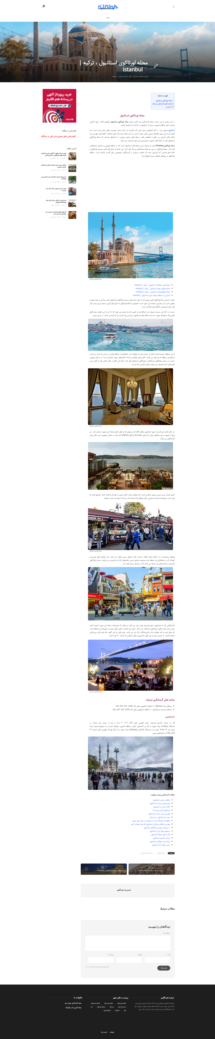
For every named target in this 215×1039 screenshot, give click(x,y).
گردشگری (117, 1010)
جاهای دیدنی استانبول (161, 800)
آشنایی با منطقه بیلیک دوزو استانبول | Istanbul (151, 295)
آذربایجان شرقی (159, 868)
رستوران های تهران (101, 1007)
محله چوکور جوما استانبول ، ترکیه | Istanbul (153, 288)
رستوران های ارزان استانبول (160, 831)
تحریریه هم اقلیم (143, 77)
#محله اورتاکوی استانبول (146, 853)
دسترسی (169, 106)
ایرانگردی (116, 868)
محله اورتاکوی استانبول (164, 100)
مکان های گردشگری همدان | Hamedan (110, 870)
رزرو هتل (112, 1007)
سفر (92, 1007)
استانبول (142, 57)
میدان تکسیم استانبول (161, 838)
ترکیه (137, 57)
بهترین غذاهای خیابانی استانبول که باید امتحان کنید (150, 824)
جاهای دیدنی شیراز (108, 1003)
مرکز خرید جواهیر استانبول (160, 841)
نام (169, 955)
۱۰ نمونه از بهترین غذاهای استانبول (157, 827)
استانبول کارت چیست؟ (161, 810)
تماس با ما (104, 1032)
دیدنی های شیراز (122, 1007)
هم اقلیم (137, 121)
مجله (108, 17)
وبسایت (111, 955)
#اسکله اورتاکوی (160, 853)
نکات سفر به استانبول (161, 807)
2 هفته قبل (63, 158)
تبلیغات (112, 1032)
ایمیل (140, 955)
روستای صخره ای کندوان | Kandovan (151, 870)
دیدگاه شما (166, 933)
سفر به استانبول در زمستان (159, 817)
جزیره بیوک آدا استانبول (161, 845)
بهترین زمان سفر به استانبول (159, 813)
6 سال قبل (136, 77)
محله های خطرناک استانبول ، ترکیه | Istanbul (152, 285)
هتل (125, 1010)
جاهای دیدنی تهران (121, 1003)
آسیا (147, 57)
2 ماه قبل (63, 170)
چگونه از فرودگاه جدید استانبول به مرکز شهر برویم (151, 820)
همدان (122, 868)
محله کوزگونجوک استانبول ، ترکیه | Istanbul (153, 292)
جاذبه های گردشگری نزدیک (162, 103)
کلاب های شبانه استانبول (160, 834)
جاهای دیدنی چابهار (95, 1003)
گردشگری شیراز (107, 1010)
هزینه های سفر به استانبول (160, 803)
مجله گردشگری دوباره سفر (73, 1003)
